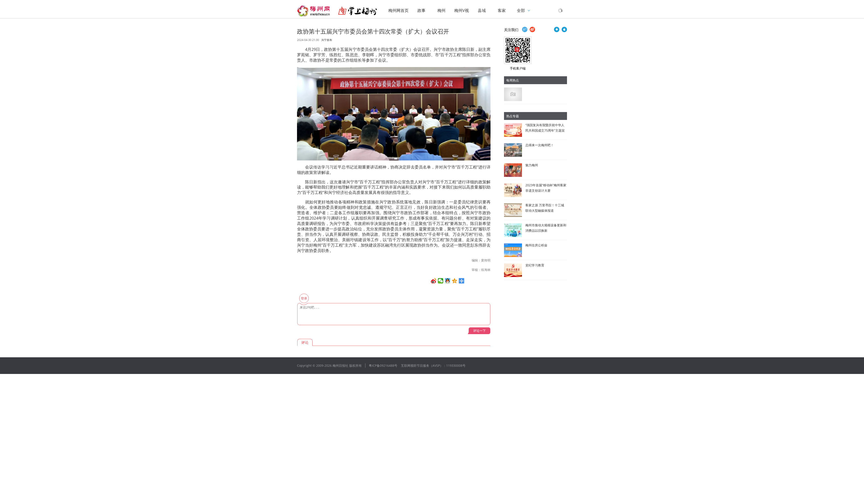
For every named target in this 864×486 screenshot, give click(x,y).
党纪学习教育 (534, 265)
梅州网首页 (398, 10)
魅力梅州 (531, 165)
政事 (421, 10)
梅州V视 (461, 10)
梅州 (441, 10)
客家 (502, 10)
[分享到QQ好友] (447, 281)
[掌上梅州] (337, 11)
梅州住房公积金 (536, 245)
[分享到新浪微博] (433, 281)
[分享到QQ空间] (454, 281)
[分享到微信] (440, 281)
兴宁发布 (326, 40)
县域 (482, 10)
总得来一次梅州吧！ (539, 145)
